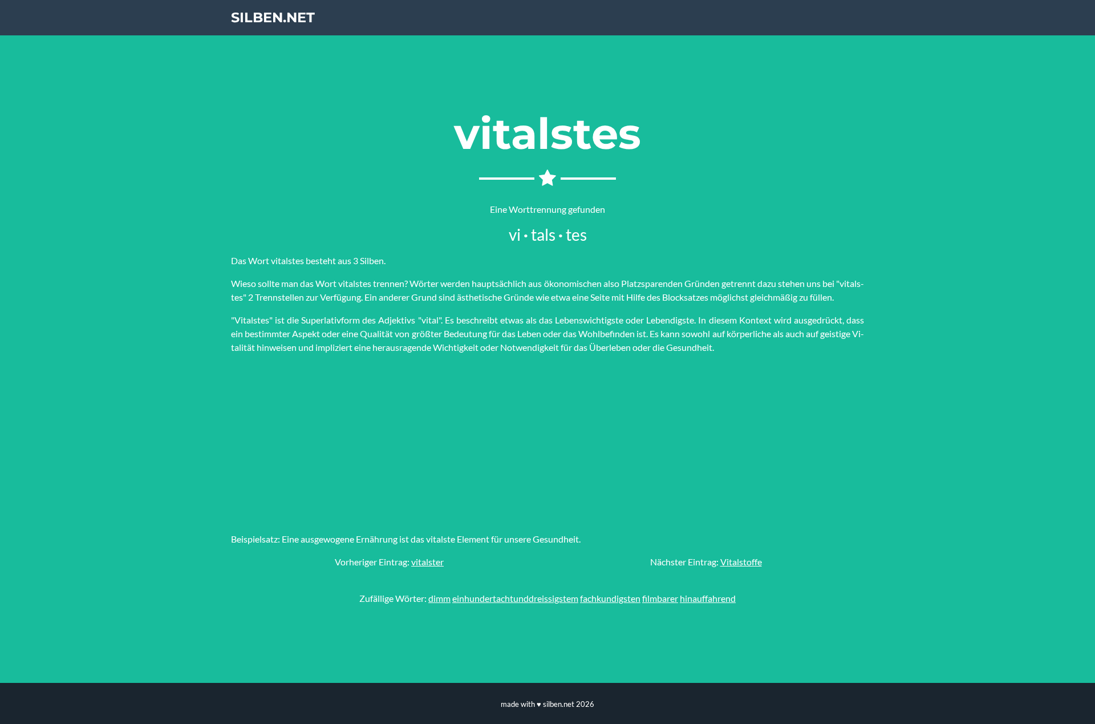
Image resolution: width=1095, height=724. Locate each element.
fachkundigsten (610, 598)
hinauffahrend (708, 598)
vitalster (427, 561)
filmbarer (660, 598)
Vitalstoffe (741, 561)
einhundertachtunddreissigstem (515, 598)
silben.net (273, 17)
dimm (439, 598)
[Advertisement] (547, 443)
